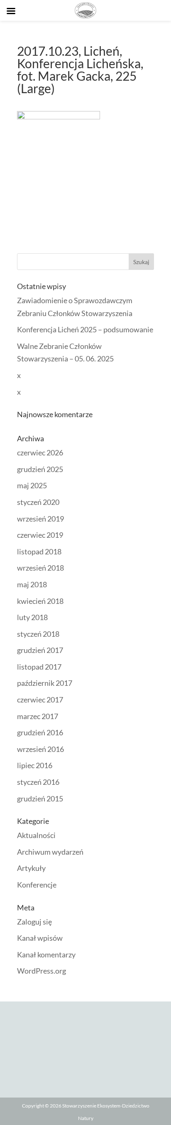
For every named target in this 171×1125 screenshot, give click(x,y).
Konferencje (36, 884)
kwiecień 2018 (40, 601)
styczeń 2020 (38, 502)
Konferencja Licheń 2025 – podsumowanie (85, 329)
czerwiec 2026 (40, 452)
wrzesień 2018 (40, 567)
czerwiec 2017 (40, 699)
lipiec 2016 (34, 765)
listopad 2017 (39, 666)
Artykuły (31, 868)
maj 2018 (32, 584)
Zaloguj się (34, 921)
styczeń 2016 (38, 781)
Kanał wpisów (40, 937)
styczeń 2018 (38, 633)
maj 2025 (32, 485)
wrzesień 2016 (40, 749)
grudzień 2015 (40, 798)
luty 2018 (32, 617)
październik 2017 (44, 682)
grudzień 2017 (40, 650)
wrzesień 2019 (40, 518)
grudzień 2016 (40, 732)
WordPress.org (41, 970)
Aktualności (36, 835)
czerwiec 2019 (40, 534)
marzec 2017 (37, 716)
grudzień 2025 (40, 469)
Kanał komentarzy (46, 954)
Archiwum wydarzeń (50, 851)
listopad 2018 (39, 551)
